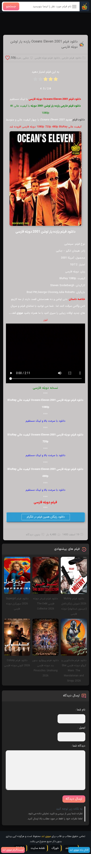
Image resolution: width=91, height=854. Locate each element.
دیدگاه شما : (78, 746)
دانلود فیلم (79, 120)
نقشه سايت (38, 848)
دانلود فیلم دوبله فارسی (47, 58)
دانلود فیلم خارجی (71, 58)
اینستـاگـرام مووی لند (12, 850)
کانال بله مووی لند (79, 850)
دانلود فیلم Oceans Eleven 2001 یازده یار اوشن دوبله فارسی (44, 44)
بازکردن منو (74, 7)
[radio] (56, 80)
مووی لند (46, 836)
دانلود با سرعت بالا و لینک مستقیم (45, 421)
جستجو (11, 6)
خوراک (55, 848)
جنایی (26, 58)
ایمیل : (81, 728)
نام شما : (80, 710)
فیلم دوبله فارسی (45, 502)
